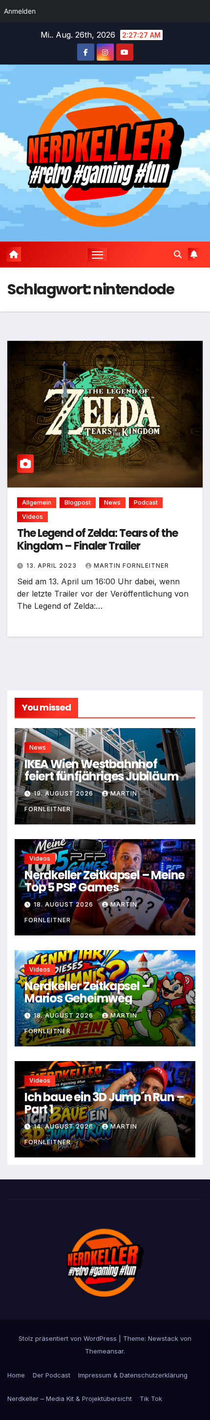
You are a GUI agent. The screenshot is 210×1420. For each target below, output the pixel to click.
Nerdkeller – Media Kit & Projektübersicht (69, 1398)
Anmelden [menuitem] (20, 11)
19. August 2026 (64, 793)
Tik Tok (151, 1398)
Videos (32, 516)
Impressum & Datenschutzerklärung (133, 1375)
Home (16, 1375)
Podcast (146, 502)
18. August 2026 (64, 904)
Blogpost (77, 502)
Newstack (163, 1338)
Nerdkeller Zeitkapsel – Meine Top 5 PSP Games (104, 880)
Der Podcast (51, 1375)
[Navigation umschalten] (97, 255)
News (112, 502)
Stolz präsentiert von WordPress (69, 1338)
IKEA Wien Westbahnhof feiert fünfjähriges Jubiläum (101, 769)
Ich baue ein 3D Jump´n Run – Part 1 (104, 1102)
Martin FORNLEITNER (131, 565)
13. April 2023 (52, 565)
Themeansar (104, 1351)
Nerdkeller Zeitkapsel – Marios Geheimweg (86, 991)
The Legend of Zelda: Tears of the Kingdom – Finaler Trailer (97, 540)
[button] (178, 254)
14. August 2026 (64, 1126)
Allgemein (36, 502)
